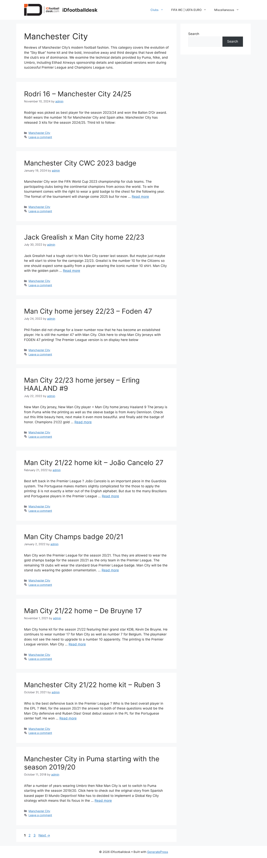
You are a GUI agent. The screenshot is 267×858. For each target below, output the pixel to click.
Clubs (155, 10)
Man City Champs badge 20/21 (73, 536)
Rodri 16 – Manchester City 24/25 (77, 94)
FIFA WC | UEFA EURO (186, 10)
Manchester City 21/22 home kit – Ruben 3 (92, 685)
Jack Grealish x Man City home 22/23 (84, 237)
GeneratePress (157, 852)
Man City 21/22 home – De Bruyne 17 (83, 611)
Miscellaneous (224, 10)
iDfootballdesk (80, 10)
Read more (140, 197)
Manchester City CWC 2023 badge (80, 163)
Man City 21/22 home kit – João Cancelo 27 (93, 462)
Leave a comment (40, 137)
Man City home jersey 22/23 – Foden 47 (88, 311)
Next (44, 835)
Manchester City (39, 132)
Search (193, 34)
